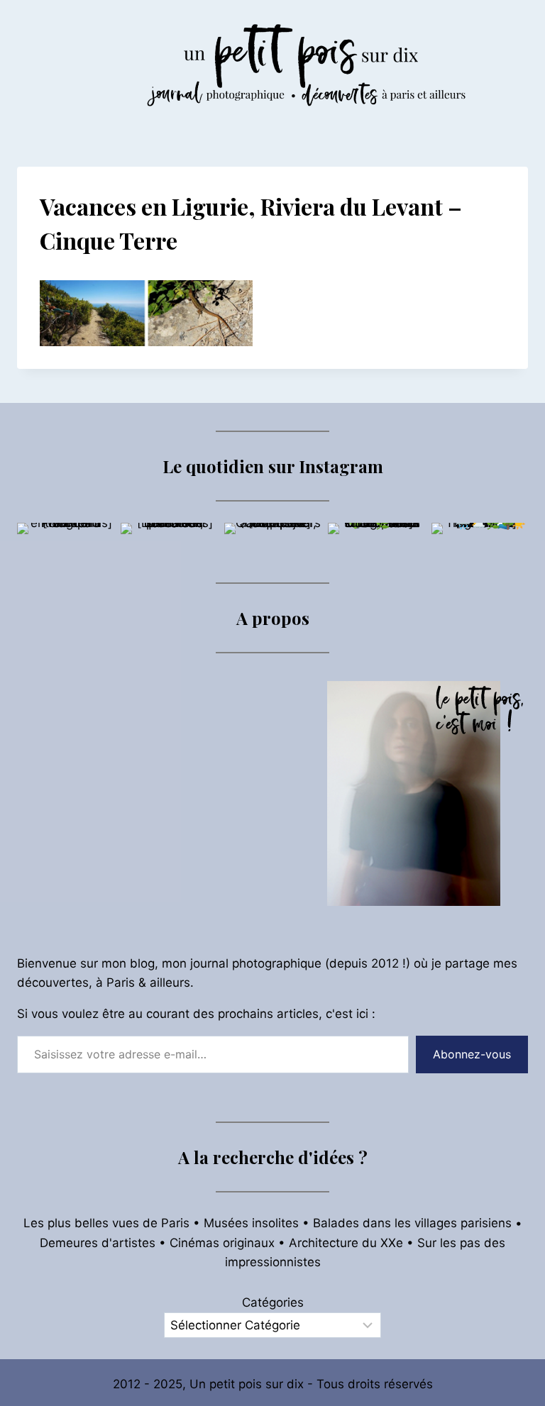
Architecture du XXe (346, 1243)
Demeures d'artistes (97, 1243)
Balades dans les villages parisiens (412, 1223)
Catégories (273, 1302)
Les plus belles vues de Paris (106, 1223)
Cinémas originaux (222, 1243)
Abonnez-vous (472, 1054)
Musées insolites (251, 1223)
